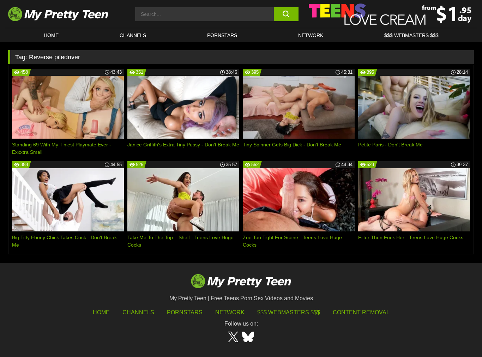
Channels (138, 312)
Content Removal (361, 312)
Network (310, 35)
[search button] (286, 14)
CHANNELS (133, 35)
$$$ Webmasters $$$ (288, 312)
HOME (51, 35)
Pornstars (222, 35)
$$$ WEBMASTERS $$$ (411, 35)
